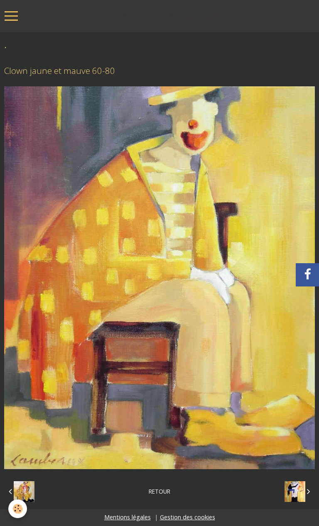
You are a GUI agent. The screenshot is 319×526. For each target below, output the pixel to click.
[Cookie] (17, 508)
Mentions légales (127, 517)
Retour (159, 491)
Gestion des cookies (187, 517)
